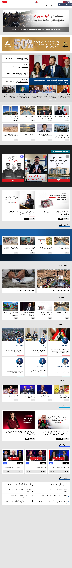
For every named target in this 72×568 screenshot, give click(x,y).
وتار (25, 6)
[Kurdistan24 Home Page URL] (36, 2)
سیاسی (51, 6)
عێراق (67, 318)
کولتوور (35, 6)
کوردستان (66, 400)
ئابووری (45, 6)
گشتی (16, 252)
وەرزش (40, 6)
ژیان (29, 6)
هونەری (32, 252)
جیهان (50, 400)
